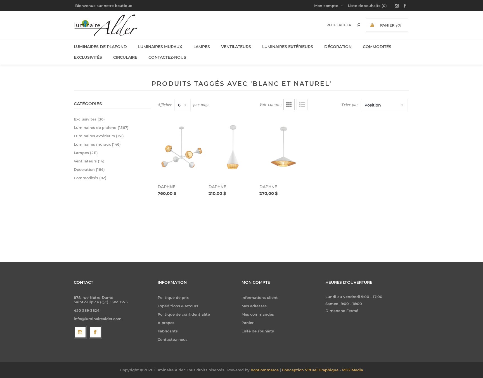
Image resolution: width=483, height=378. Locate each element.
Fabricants (168, 331)
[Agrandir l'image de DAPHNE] (182, 147)
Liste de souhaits (258, 331)
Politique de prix (173, 297)
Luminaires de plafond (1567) (101, 127)
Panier (248, 322)
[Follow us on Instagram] (80, 332)
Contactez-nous (173, 339)
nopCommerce (265, 370)
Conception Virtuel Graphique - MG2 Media (322, 370)
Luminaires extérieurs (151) (99, 136)
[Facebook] (95, 332)
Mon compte (326, 5)
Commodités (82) (90, 178)
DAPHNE (166, 186)
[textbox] (339, 25)
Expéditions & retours (178, 306)
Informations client (260, 297)
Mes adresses (254, 306)
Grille (289, 104)
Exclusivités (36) (89, 119)
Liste (302, 104)
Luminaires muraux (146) (97, 144)
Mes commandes (258, 314)
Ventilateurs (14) (89, 161)
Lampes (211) (86, 152)
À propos (166, 322)
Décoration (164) (89, 169)
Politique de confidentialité (184, 314)
